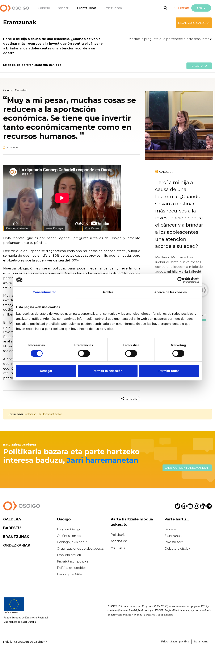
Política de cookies (71, 568)
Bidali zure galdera (193, 22)
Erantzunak (86, 8)
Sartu (201, 8)
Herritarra (118, 547)
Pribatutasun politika (72, 561)
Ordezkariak (112, 8)
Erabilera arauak (69, 555)
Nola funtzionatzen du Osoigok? (25, 641)
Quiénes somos (69, 536)
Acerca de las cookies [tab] (170, 292)
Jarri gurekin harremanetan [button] (187, 467)
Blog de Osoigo (69, 529)
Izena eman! (180, 8)
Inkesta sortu (174, 542)
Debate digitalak (177, 549)
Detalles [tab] (108, 292)
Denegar (46, 371)
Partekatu (131, 399)
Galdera (44, 8)
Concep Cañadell (15, 90)
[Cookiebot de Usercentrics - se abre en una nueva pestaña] (180, 280)
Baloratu (199, 65)
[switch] (84, 353)
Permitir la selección (107, 371)
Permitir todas (169, 371)
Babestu (63, 8)
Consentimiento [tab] (44, 292)
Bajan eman (202, 641)
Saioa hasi (15, 414)
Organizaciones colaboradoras (80, 549)
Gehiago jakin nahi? (72, 542)
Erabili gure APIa (69, 574)
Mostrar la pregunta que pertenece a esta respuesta (169, 39)
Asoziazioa (119, 541)
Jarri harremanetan (102, 460)
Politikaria (118, 535)
